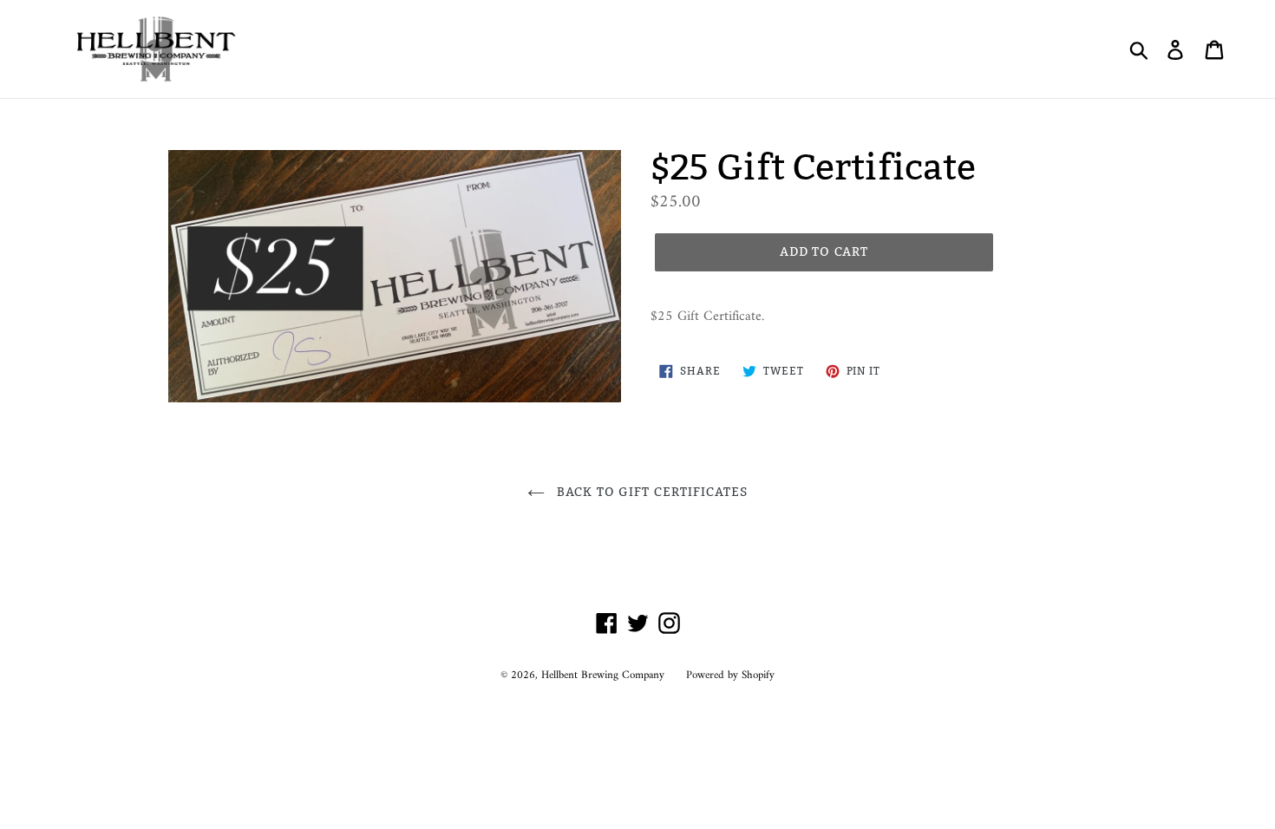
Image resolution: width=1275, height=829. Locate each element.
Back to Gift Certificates (650, 491)
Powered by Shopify (730, 675)
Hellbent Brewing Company (602, 675)
